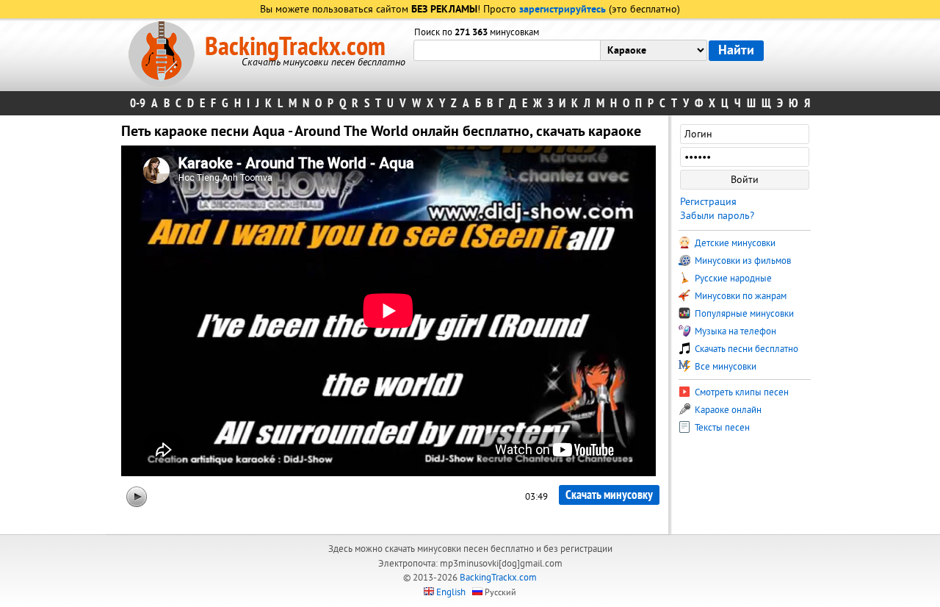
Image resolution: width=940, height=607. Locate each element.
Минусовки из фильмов (742, 261)
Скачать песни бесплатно (745, 349)
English (451, 592)
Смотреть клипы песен (741, 392)
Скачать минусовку (609, 495)
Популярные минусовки (743, 314)
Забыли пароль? (717, 215)
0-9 (137, 103)
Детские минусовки (734, 243)
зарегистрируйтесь (562, 10)
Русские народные (732, 278)
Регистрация (708, 201)
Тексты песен (721, 428)
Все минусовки (724, 367)
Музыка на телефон (734, 331)
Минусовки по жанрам (740, 296)
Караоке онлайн (727, 410)
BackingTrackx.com (295, 47)
